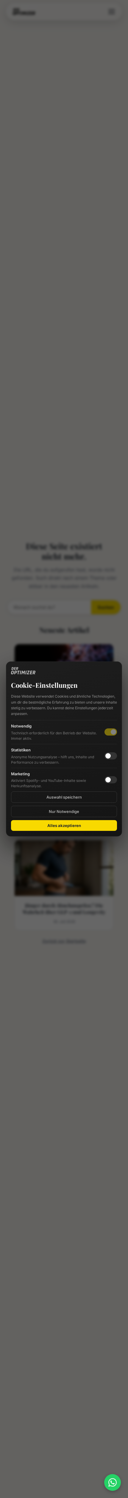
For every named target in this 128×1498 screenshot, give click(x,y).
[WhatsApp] (112, 1482)
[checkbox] (110, 755)
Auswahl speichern (64, 797)
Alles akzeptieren (64, 825)
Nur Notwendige (64, 811)
